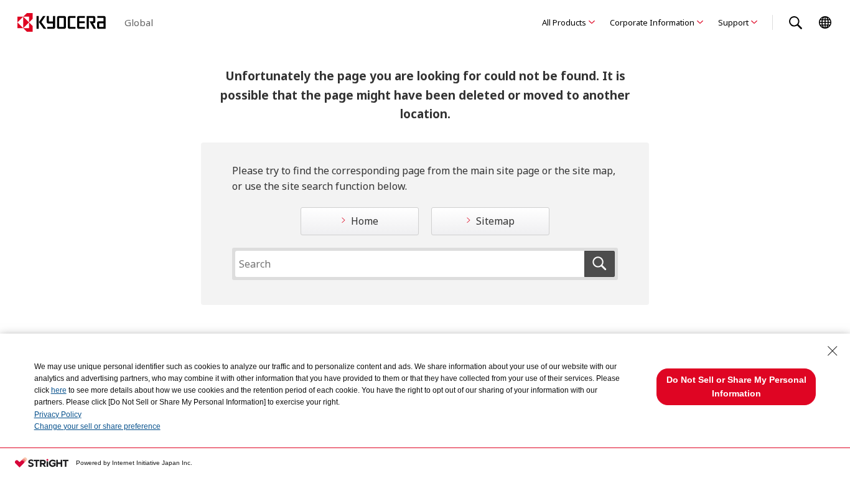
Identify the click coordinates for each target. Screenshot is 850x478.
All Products (564, 22)
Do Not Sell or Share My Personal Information (736, 386)
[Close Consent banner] (832, 351)
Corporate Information (652, 22)
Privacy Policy (58, 414)
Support (733, 22)
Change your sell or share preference (97, 426)
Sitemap (495, 221)
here (59, 390)
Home (364, 221)
